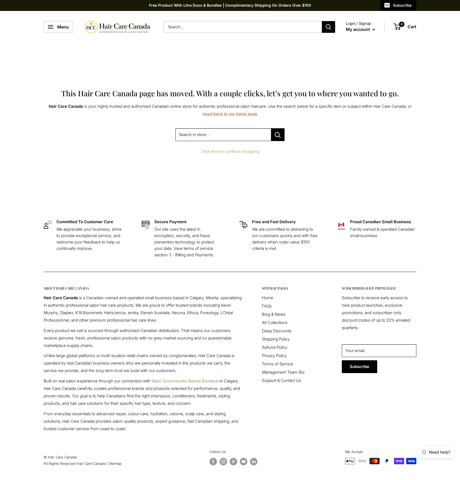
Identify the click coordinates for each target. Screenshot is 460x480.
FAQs (267, 306)
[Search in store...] (278, 134)
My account (358, 29)
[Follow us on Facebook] (213, 461)
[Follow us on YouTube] (243, 461)
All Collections (275, 322)
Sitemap (115, 463)
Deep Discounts (276, 330)
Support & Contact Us (281, 380)
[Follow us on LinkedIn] (253, 461)
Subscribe (402, 5)
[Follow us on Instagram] (223, 461)
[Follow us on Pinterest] (233, 461)
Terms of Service (277, 363)
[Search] (328, 27)
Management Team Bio (283, 372)
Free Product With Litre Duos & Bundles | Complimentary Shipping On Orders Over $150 (230, 5)
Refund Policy (274, 347)
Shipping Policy (276, 339)
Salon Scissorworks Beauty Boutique (185, 380)
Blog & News (273, 314)
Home (267, 297)
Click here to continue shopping (230, 151)
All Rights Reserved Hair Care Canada (74, 463)
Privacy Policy (274, 355)
